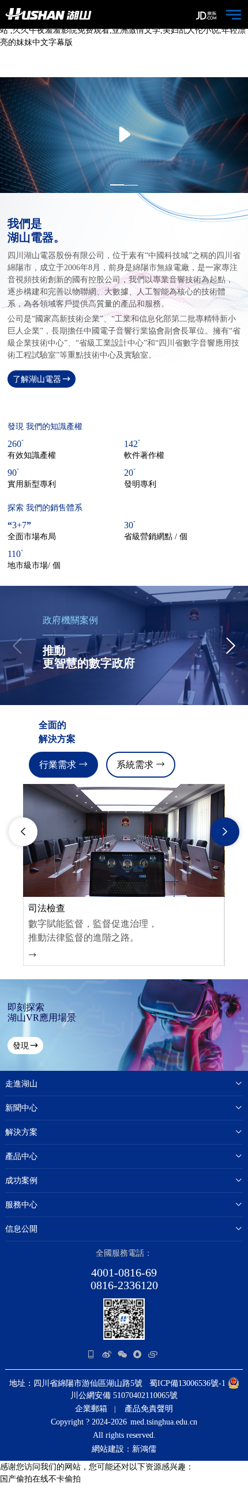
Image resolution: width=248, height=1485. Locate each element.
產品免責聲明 (149, 1408)
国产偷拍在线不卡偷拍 (40, 1479)
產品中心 (21, 1156)
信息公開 (21, 1229)
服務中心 (21, 1204)
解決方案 (21, 1132)
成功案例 (21, 1180)
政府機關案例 (70, 620)
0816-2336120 (124, 1285)
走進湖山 (21, 1083)
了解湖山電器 (37, 379)
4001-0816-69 (124, 1272)
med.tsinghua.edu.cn (163, 1422)
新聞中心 (21, 1108)
